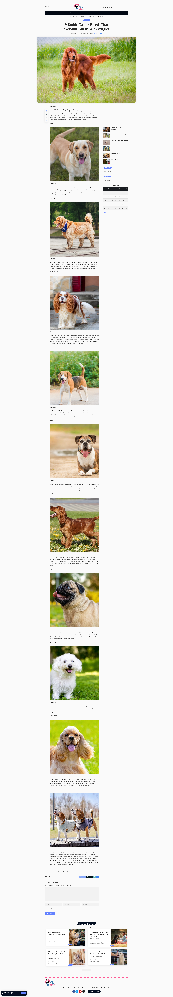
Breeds (57, 871)
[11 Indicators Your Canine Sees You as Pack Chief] (119, 957)
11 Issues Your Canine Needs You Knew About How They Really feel (99, 934)
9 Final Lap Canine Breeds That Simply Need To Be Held (56, 954)
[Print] (101, 34)
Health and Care (113, 129)
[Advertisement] (115, 114)
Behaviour (112, 148)
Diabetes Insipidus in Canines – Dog (118, 134)
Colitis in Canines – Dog (116, 127)
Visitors (65, 871)
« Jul (104, 215)
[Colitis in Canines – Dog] (106, 129)
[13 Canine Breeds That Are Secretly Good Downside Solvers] (106, 161)
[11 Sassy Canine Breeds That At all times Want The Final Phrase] (106, 142)
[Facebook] (73, 991)
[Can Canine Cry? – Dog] (106, 155)
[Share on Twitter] (97, 34)
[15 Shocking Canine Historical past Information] (77, 937)
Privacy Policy (14, 993)
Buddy (60, 871)
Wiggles (69, 871)
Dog (63, 871)
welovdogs (74, 33)
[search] (109, 13)
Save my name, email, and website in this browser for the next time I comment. (61, 908)
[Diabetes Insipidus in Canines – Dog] (106, 135)
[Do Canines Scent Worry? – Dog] (106, 148)
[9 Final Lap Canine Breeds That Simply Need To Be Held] (77, 957)
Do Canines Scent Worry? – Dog (117, 146)
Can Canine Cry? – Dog (116, 153)
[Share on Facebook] (95, 34)
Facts (86, 20)
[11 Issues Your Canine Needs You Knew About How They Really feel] (119, 938)
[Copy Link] (99, 34)
